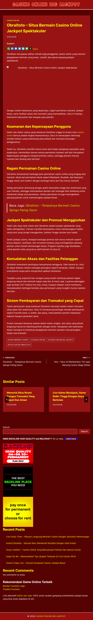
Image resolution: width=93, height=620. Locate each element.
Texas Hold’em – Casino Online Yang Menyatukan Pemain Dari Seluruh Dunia (43, 550)
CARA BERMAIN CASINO (18, 340)
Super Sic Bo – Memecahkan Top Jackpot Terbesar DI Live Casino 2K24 (41, 556)
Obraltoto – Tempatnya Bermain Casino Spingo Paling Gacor (22, 361)
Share (35, 49)
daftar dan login (24, 595)
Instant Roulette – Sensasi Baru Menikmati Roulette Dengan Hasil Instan (41, 543)
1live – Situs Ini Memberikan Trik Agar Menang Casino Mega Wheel (72, 361)
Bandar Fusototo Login (14, 586)
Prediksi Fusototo (11, 589)
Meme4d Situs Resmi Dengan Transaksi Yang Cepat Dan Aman (21, 396)
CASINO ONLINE (13, 20)
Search (6, 427)
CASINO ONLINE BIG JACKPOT (60, 340)
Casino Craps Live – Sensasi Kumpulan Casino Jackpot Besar (35, 563)
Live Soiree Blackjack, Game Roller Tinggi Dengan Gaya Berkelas (69, 396)
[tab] (41, 414)
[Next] (86, 399)
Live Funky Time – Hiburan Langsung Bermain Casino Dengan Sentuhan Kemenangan (47, 536)
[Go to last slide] (7, 399)
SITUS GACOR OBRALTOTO (19, 345)
